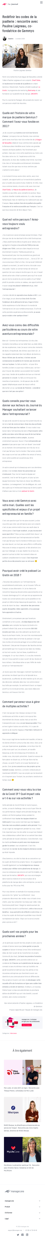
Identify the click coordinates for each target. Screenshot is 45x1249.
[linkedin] (27, 1234)
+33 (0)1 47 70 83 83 (31, 1230)
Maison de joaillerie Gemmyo (23, 189)
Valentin (10, 39)
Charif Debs (36, 80)
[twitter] (18, 1234)
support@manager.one (15, 1230)
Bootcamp (31, 90)
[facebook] (22, 1234)
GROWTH (34, 94)
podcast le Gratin (28, 491)
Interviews (13, 1033)
